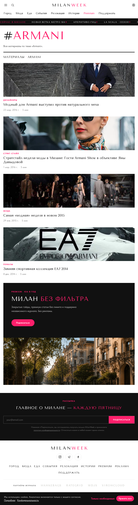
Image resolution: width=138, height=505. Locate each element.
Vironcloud (113, 485)
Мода (19, 13)
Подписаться (23, 323)
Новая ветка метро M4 (48, 22)
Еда (29, 13)
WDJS (92, 485)
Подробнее (9, 500)
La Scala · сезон (116, 22)
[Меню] (6, 5)
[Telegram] (69, 457)
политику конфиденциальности (47, 430)
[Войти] (133, 5)
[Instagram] (59, 457)
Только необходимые (103, 498)
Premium (89, 13)
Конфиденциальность (28, 500)
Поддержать (107, 13)
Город (8, 13)
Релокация (58, 13)
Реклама (122, 466)
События (41, 13)
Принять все (125, 498)
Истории (73, 13)
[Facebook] (78, 457)
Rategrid (74, 485)
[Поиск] (13, 5)
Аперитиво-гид (84, 22)
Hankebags (51, 485)
